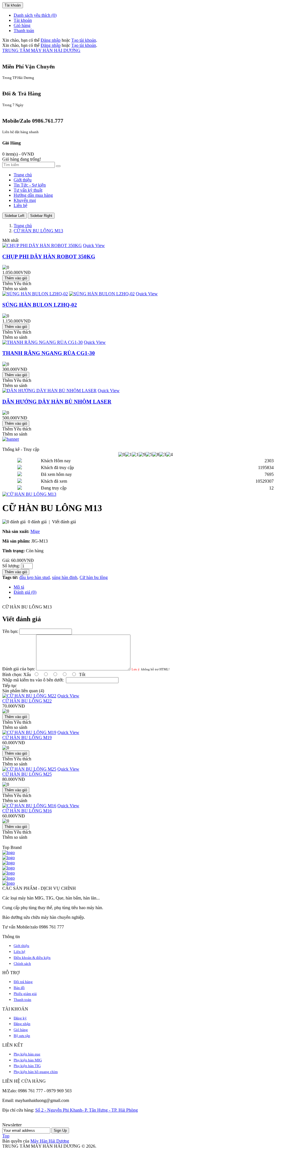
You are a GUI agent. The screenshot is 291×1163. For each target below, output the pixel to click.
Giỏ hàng (22, 25)
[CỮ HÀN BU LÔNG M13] (29, 494)
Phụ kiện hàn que (27, 1054)
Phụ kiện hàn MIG (28, 1060)
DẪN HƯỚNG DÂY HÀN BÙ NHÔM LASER (56, 402)
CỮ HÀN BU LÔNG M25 (27, 774)
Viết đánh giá (64, 521)
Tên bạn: (10, 631)
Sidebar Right (41, 216)
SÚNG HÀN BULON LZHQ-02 (39, 305)
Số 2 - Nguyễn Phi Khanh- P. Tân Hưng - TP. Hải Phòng (86, 1110)
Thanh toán (24, 30)
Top (5, 1135)
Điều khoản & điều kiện (32, 957)
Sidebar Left (14, 216)
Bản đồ (19, 988)
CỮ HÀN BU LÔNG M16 (27, 810)
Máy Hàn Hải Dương (49, 1141)
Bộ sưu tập (22, 1036)
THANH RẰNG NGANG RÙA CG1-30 (48, 353)
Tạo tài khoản (83, 40)
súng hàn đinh (64, 577)
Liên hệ (19, 951)
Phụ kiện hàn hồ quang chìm (36, 1072)
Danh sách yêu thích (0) (35, 15)
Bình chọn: (12, 674)
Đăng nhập (51, 40)
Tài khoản (23, 20)
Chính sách (22, 963)
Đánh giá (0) (25, 592)
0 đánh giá (37, 521)
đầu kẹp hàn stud (34, 577)
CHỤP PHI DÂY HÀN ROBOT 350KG (48, 257)
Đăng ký (20, 1018)
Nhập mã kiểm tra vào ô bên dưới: (33, 679)
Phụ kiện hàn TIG (27, 1066)
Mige (35, 531)
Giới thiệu (21, 946)
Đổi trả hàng (23, 982)
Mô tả (19, 587)
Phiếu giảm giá (25, 994)
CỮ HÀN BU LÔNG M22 (27, 700)
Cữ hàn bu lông (94, 577)
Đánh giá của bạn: (18, 668)
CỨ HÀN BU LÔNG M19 (27, 737)
